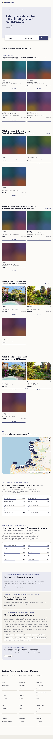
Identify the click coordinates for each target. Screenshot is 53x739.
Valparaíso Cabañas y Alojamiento (9, 675)
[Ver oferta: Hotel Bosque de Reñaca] (39, 295)
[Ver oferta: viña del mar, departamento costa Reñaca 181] (14, 176)
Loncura (20, 715)
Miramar (20, 705)
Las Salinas (21, 721)
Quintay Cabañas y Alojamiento (25, 675)
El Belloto (38, 701)
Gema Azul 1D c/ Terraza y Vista (9, 264)
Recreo (3, 711)
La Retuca (21, 692)
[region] (26, 455)
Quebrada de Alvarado (41, 692)
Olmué (37, 724)
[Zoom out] (49, 440)
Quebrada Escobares (40, 688)
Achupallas (4, 701)
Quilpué (3, 679)
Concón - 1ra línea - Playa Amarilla (34, 232)
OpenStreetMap (46, 472)
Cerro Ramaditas (39, 685)
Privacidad (32, 737)
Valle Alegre (4, 718)
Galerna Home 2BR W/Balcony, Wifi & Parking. (11, 113)
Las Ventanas (39, 721)
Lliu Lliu (3, 692)
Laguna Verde (39, 675)
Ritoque (3, 715)
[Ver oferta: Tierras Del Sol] (14, 327)
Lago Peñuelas (39, 682)
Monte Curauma (5, 685)
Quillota (18, 9)
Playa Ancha (4, 698)
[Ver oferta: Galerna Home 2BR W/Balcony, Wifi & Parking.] (14, 101)
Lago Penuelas (22, 682)
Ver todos (48, 57)
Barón (3, 705)
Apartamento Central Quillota (33, 113)
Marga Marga (5, 688)
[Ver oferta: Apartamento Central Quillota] (39, 101)
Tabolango (21, 698)
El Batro (3, 682)
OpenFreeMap (30, 472)
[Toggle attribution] (49, 472)
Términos (37, 737)
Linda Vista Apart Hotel (32, 157)
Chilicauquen (38, 718)
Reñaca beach (5, 708)
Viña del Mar (21, 695)
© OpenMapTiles (36, 472)
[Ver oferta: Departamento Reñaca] (39, 70)
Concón (37, 695)
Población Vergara (40, 705)
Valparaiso (4, 695)
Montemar (38, 698)
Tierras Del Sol (5, 339)
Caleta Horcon (22, 718)
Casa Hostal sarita (6, 82)
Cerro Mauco (21, 711)
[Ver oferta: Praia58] (14, 145)
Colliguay (21, 688)
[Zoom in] (49, 439)
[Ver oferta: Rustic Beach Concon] (14, 220)
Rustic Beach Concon (6, 232)
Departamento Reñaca (32, 82)
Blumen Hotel (4, 308)
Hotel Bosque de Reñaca (32, 308)
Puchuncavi (38, 715)
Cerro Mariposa (22, 685)
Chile (10, 9)
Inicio (7, 9)
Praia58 (3, 157)
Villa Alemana (22, 679)
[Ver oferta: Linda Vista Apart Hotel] (39, 145)
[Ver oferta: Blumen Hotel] (14, 295)
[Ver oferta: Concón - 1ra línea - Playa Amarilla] (39, 220)
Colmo (20, 701)
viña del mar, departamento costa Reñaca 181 (11, 188)
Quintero (38, 711)
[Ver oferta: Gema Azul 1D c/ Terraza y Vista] (14, 252)
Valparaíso (14, 9)
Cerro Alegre (38, 708)
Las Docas (38, 679)
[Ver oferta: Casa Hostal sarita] (14, 70)
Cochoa (20, 708)
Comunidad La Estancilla (7, 721)
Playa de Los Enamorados (7, 724)
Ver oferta (14, 88)
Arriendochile (9, 2)
